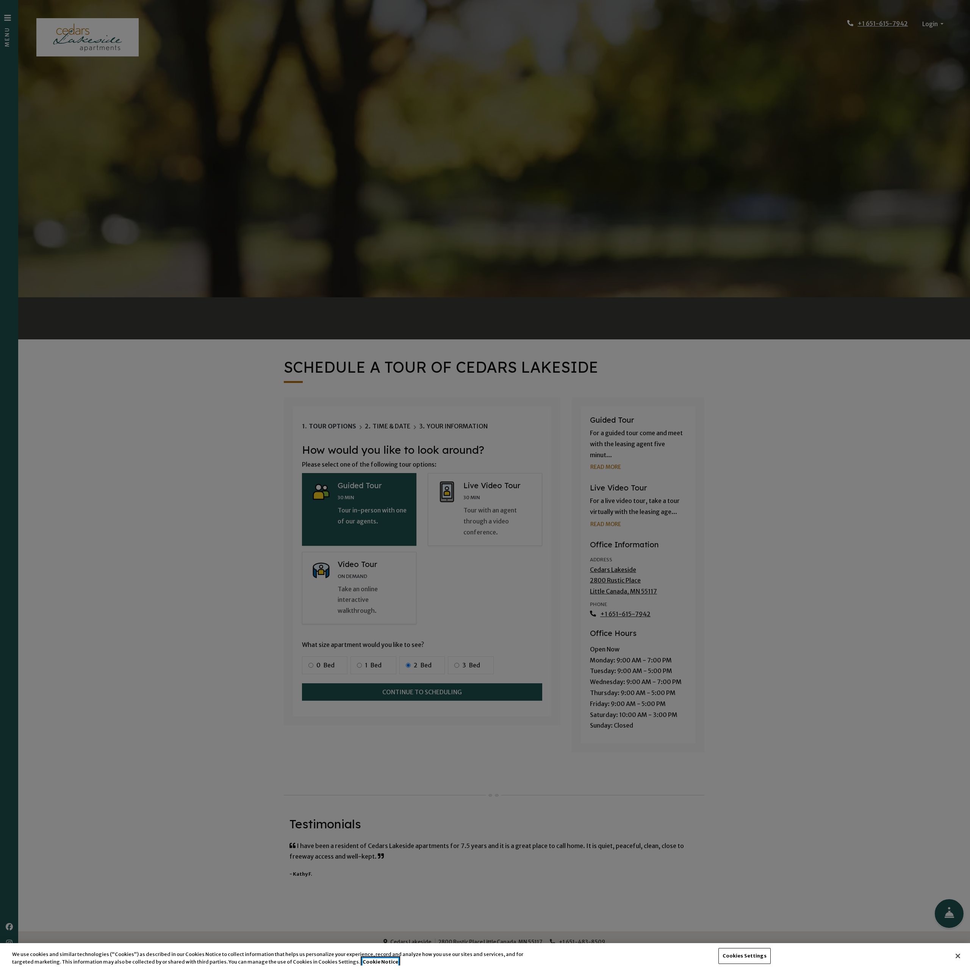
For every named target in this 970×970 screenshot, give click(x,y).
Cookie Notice (380, 962)
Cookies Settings (745, 956)
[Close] (958, 956)
